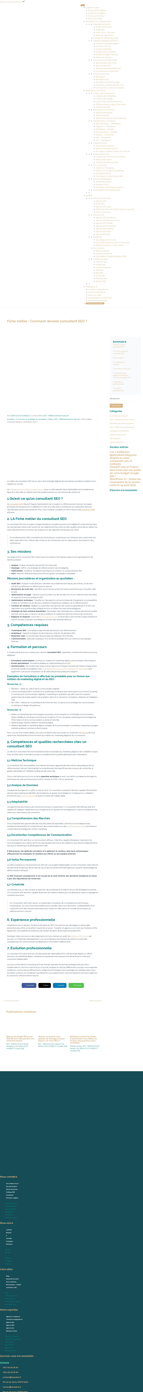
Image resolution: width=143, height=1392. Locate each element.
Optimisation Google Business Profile (111, 256)
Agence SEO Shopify (104, 223)
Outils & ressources (101, 74)
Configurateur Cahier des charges (110, 88)
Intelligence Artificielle (119, 431)
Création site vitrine (101, 154)
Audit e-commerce (103, 27)
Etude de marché (103, 46)
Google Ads (100, 265)
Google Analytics (28, 796)
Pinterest (9, 1244)
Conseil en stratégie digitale (107, 44)
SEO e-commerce (103, 212)
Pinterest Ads (101, 278)
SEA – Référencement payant (122, 427)
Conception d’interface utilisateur (110, 187)
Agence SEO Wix (103, 234)
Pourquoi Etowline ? (96, 16)
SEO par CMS (98, 215)
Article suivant (96, 1001)
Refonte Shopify (102, 115)
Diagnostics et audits (101, 24)
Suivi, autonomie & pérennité (105, 60)
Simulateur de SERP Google (108, 82)
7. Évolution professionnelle (118, 389)
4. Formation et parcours (122, 369)
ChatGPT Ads (101, 262)
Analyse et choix (100, 143)
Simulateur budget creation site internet (113, 151)
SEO (69, 663)
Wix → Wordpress (103, 140)
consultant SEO (16, 504)
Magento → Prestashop (105, 126)
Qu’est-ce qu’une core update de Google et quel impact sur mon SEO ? (51, 1038)
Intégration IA (91, 287)
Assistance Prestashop (105, 168)
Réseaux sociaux (103, 251)
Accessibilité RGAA (103, 173)
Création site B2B (103, 107)
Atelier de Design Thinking (107, 55)
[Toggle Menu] (83, 5)
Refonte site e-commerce (104, 110)
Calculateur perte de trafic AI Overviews (113, 243)
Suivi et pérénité (100, 165)
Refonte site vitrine (103, 160)
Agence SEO (101, 201)
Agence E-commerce (13, 1316)
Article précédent (10, 1001)
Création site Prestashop (106, 96)
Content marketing (104, 254)
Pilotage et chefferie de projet (106, 38)
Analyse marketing (103, 49)
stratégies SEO (88, 510)
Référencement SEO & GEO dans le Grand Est (115, 209)
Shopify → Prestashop (105, 135)
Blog (51, 419)
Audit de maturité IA (104, 35)
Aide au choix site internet (106, 149)
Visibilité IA (97, 237)
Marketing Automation (97, 301)
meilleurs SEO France (80, 936)
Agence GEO (10, 1325)
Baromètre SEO (102, 79)
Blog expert (101, 77)
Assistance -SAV (11, 1287)
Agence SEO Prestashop (106, 226)
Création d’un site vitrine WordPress (111, 157)
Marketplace (115, 439)
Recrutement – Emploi (13, 1284)
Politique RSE (10, 1192)
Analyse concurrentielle (106, 52)
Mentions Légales (12, 1198)
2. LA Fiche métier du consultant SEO (120, 352)
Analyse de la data (103, 182)
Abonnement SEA (103, 66)
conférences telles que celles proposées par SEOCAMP (65, 669)
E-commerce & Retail (118, 416)
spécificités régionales (76, 826)
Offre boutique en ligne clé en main (111, 104)
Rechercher (115, 399)
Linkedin (9, 1230)
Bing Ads (99, 273)
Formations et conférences (107, 71)
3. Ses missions (118, 358)
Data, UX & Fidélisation (102, 179)
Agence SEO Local (103, 207)
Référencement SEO (102, 198)
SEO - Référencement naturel (56, 416)
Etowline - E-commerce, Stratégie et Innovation (27, 419)
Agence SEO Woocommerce (108, 220)
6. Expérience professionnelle (118, 383)
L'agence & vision (93, 8)
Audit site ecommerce (105, 146)
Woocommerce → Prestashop (108, 124)
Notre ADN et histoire (97, 10)
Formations (10, 1195)
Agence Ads (10, 1328)
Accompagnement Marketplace (106, 190)
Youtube (9, 1238)
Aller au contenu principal (11, 2)
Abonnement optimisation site (108, 68)
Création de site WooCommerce (109, 102)
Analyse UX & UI (102, 184)
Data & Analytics (116, 442)
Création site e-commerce (104, 93)
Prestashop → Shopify (105, 129)
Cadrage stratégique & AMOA (105, 41)
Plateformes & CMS (118, 435)
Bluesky (8, 1232)
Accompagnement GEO (106, 240)
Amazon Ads (101, 281)
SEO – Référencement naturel (122, 420)
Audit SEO (100, 30)
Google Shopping (103, 267)
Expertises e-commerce (95, 91)
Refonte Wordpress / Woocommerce (111, 118)
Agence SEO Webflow (105, 229)
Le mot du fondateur (97, 13)
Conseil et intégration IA (98, 290)
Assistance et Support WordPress (110, 171)
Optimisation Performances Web (109, 176)
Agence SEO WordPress (106, 218)
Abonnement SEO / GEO (106, 63)
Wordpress (10, 1046)
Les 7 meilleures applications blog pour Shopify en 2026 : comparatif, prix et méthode (123, 457)
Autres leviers (99, 248)
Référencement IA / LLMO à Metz (110, 245)
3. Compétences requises (119, 363)
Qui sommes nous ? (12, 1183)
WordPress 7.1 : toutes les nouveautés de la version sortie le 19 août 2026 (125, 482)
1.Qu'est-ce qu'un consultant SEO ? (119, 346)
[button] (4, 1363)
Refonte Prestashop (104, 113)
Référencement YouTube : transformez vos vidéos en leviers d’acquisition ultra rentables (83, 1039)
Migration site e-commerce (104, 121)
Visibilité (89, 196)
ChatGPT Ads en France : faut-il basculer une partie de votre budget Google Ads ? (125, 471)
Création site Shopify (104, 99)
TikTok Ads (100, 276)
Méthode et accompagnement (99, 21)
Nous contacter (11, 1282)
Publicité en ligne (100, 259)
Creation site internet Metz (107, 162)
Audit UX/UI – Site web (105, 32)
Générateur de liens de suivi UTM (110, 85)
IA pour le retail (94, 295)
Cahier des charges (103, 57)
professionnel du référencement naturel (27, 489)
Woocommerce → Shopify (106, 132)
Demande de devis (95, 303)
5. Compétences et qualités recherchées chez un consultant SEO (122, 375)
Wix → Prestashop (103, 138)
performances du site (49, 617)
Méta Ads (99, 270)
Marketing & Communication (122, 423)
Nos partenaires (11, 1186)
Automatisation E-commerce (100, 298)
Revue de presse (95, 19)
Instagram (9, 1241)
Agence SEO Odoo (103, 231)
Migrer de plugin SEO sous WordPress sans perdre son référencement (20, 1038)
